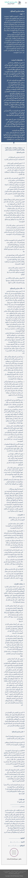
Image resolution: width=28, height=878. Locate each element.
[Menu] (26, 3)
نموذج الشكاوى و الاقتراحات (13, 873)
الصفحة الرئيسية (22, 871)
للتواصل (6, 872)
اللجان (16, 872)
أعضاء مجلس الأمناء (15, 871)
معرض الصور (11, 872)
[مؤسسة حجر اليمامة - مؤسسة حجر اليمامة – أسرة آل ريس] (13, 2)
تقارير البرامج (20, 872)
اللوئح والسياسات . (6, 871)
